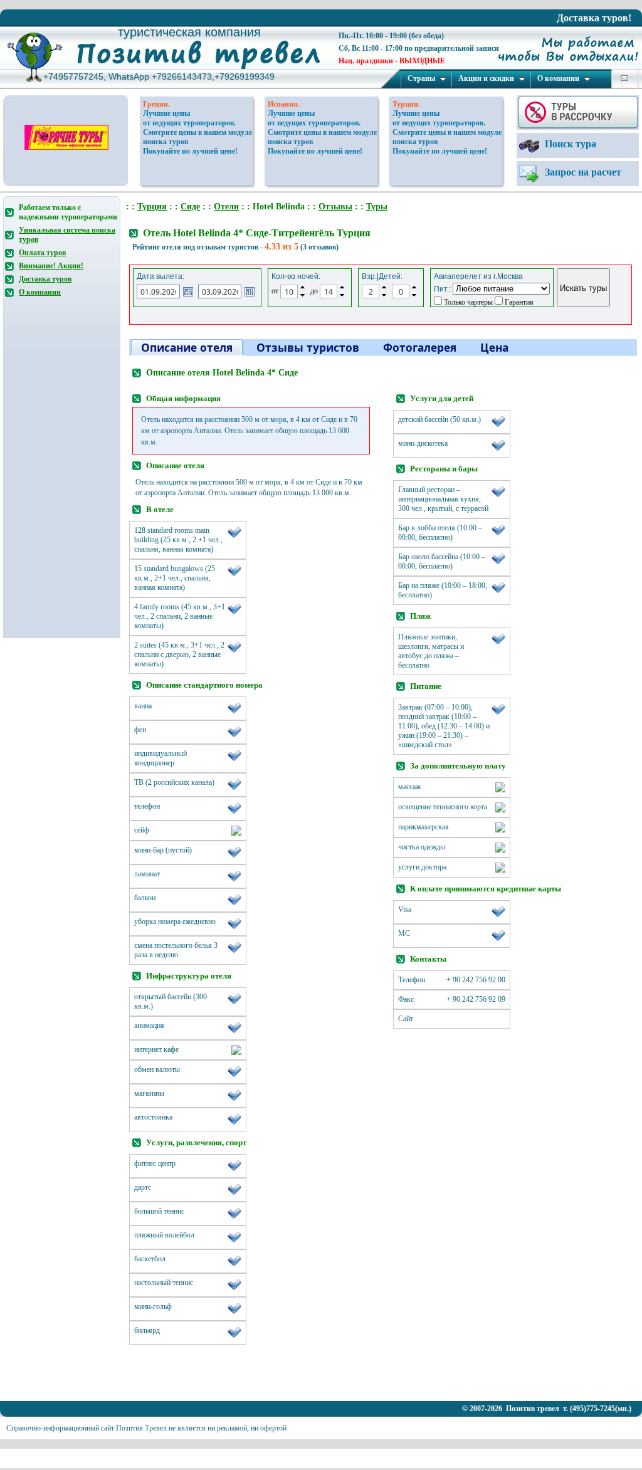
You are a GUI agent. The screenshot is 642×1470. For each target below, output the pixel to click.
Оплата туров (42, 252)
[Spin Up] (302, 287)
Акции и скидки (486, 78)
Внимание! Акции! (51, 265)
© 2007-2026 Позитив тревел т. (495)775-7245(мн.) (546, 1408)
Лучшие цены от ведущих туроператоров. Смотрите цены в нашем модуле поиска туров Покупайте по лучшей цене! (197, 132)
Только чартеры (467, 302)
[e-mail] (624, 78)
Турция (152, 206)
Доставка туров (45, 279)
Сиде (190, 206)
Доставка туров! (594, 18)
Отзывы (335, 206)
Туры (376, 206)
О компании (558, 78)
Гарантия (518, 302)
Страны (421, 78)
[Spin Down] (302, 295)
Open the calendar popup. (188, 291)
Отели (226, 206)
